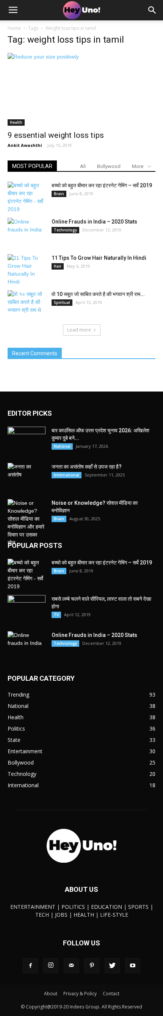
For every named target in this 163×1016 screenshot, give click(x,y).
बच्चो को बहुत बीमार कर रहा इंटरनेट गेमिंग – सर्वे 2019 (102, 185)
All (83, 166)
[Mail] (71, 965)
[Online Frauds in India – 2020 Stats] (26, 231)
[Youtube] (132, 965)
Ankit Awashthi (25, 145)
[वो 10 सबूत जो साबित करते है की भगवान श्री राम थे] (26, 303)
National (62, 446)
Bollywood (109, 166)
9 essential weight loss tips (56, 135)
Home (14, 28)
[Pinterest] (91, 965)
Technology (65, 230)
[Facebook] (30, 965)
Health (16, 122)
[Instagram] (50, 965)
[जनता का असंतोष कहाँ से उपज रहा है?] (26, 476)
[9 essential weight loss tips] (81, 89)
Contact (111, 993)
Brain (59, 193)
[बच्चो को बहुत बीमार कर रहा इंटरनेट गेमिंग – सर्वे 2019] (26, 197)
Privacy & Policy (80, 993)
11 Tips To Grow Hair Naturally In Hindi (99, 258)
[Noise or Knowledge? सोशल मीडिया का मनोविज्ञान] (26, 523)
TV (56, 614)
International (66, 475)
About (50, 993)
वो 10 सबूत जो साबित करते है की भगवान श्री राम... (98, 294)
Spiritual (62, 302)
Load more (79, 330)
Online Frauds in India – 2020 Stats (94, 222)
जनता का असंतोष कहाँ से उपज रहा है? (87, 467)
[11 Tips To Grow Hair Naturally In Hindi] (26, 270)
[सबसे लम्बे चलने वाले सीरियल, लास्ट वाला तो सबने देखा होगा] (26, 608)
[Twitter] (112, 965)
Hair (57, 266)
